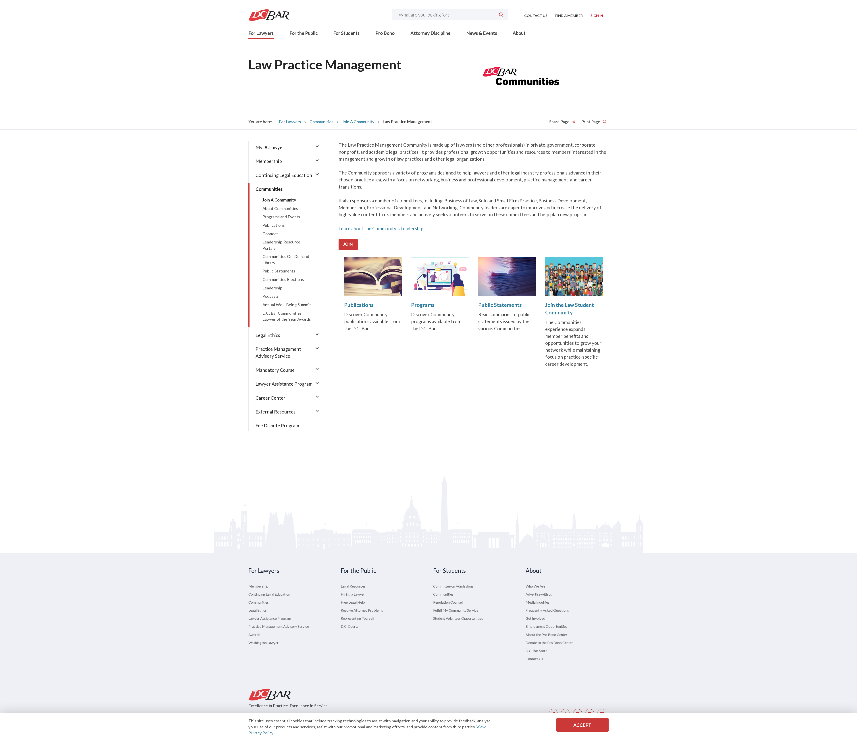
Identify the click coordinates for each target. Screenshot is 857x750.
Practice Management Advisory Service (278, 626)
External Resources (275, 411)
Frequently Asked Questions (547, 610)
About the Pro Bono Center (546, 634)
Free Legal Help (353, 602)
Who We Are (535, 586)
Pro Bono (385, 33)
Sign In (597, 15)
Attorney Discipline (430, 33)
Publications (359, 305)
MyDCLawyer (270, 147)
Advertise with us (539, 594)
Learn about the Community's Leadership (381, 228)
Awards (254, 634)
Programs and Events (281, 216)
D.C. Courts (349, 626)
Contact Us (535, 15)
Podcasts (270, 296)
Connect (270, 233)
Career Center (270, 398)
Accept (582, 725)
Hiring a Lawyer (353, 594)
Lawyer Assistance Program (284, 383)
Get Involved (535, 618)
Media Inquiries (537, 602)
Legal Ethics (268, 335)
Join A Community (358, 121)
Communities (321, 121)
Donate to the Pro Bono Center (549, 642)
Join (348, 244)
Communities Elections (283, 279)
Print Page (591, 121)
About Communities (280, 208)
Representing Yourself (357, 618)
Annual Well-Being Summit (286, 304)
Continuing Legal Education (284, 175)
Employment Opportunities (546, 626)
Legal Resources (353, 586)
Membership (269, 161)
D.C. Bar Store (536, 650)
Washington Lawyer (263, 642)
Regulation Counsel (448, 602)
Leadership (272, 287)
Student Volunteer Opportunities (458, 618)
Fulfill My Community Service (455, 610)
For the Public (303, 33)
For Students (346, 33)
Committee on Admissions (453, 586)
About (519, 33)
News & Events (481, 33)
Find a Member (569, 15)
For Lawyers (261, 33)
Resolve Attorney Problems (362, 610)
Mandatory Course (275, 370)
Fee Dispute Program (277, 425)
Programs (423, 305)
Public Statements (500, 305)
